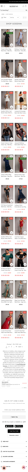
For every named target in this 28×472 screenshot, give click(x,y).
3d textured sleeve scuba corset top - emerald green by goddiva (6, 269)
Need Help (5, 441)
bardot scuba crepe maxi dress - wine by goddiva (20, 175)
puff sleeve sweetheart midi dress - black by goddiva (7, 206)
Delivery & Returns (8, 456)
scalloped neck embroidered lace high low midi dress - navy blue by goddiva (20, 206)
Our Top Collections (8, 451)
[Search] (26, 10)
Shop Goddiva (9, 14)
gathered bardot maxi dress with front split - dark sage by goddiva (7, 301)
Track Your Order (14, 431)
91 (16, 346)
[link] (14, 384)
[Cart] (26, 6)
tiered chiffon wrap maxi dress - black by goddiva (6, 50)
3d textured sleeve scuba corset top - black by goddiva (21, 269)
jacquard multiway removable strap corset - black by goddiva (21, 144)
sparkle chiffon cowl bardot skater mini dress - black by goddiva (7, 237)
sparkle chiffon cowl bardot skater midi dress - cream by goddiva (20, 80)
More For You (6, 466)
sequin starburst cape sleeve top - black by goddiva (6, 144)
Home (2, 14)
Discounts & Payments (9, 461)
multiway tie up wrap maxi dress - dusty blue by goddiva (20, 50)
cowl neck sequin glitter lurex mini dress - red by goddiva (21, 237)
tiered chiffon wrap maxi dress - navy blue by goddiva (6, 175)
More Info (5, 446)
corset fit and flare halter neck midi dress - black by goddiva (21, 331)
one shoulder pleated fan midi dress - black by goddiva (6, 80)
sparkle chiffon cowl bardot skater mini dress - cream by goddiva (7, 112)
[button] (24, 18)
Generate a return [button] (14, 435)
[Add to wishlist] (2, 30)
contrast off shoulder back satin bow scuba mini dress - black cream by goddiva (21, 112)
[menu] (2, 6)
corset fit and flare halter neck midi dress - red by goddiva (7, 331)
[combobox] (12, 10)
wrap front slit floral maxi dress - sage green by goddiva (21, 301)
